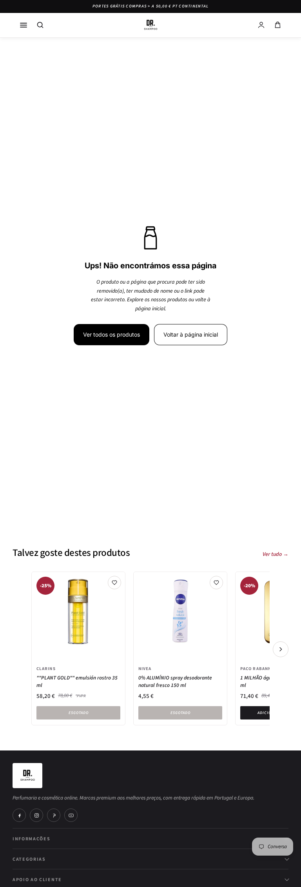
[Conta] (261, 25)
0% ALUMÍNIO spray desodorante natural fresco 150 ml (175, 681)
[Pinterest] (53, 815)
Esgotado (79, 713)
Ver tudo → (275, 554)
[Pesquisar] (40, 25)
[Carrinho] (277, 25)
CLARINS (46, 668)
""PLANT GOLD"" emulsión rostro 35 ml (77, 681)
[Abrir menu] (23, 25)
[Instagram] (36, 815)
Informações (31, 838)
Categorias (29, 859)
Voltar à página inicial (190, 334)
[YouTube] (71, 815)
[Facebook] (19, 815)
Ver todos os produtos (111, 334)
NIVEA (145, 668)
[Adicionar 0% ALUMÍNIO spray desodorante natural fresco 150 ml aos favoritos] (216, 582)
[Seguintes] (280, 649)
